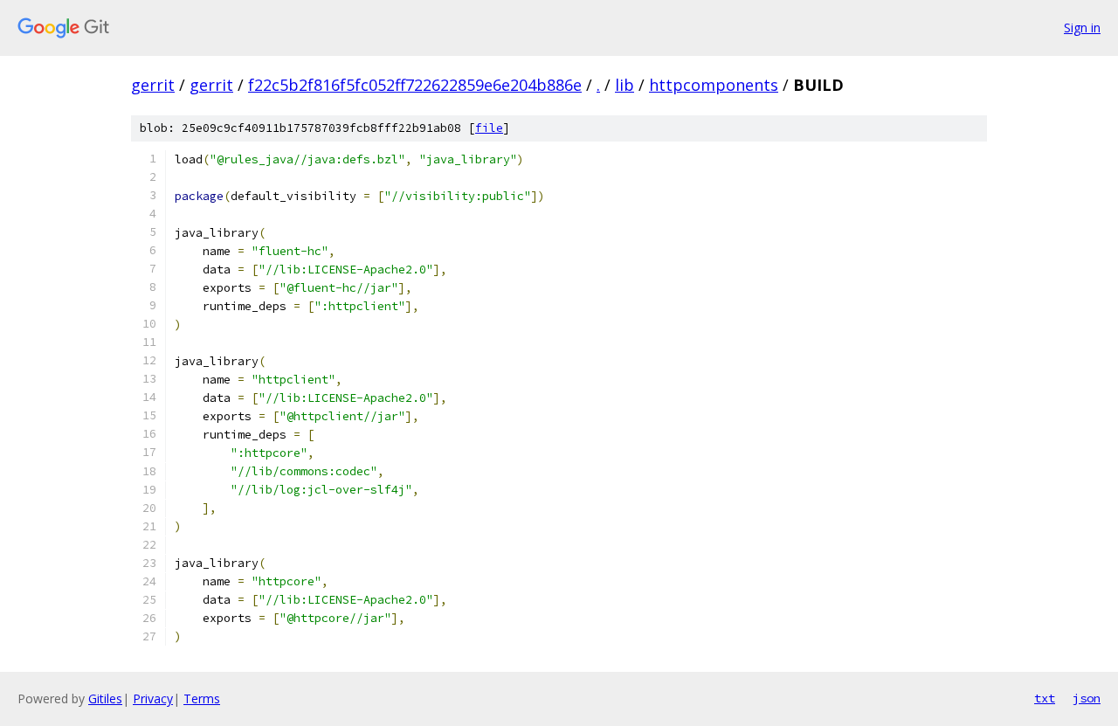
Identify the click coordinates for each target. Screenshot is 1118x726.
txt (1044, 698)
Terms (201, 698)
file (489, 128)
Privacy (153, 698)
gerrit (153, 84)
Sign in (1082, 27)
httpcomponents (713, 84)
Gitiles (105, 698)
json (1087, 698)
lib (624, 84)
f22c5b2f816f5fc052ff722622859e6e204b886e (415, 84)
